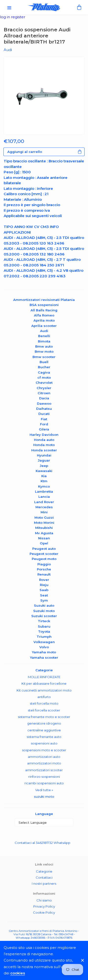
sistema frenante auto (44, 737)
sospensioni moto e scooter (44, 750)
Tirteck (44, 621)
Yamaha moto (44, 652)
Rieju (44, 585)
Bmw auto (44, 346)
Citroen (44, 393)
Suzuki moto (44, 611)
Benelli (44, 336)
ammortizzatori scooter (44, 770)
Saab (44, 590)
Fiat (44, 419)
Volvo (44, 647)
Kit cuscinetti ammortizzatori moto (44, 690)
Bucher (44, 367)
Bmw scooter (44, 357)
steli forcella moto (44, 703)
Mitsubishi (44, 528)
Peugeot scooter (44, 554)
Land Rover (44, 502)
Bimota (44, 341)
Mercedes (44, 507)
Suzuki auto (44, 605)
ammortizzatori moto (44, 763)
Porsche (44, 569)
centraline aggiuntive (44, 730)
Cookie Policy (44, 912)
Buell (44, 362)
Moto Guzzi (44, 517)
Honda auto (44, 440)
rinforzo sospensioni (44, 777)
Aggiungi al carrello (24, 152)
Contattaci (44, 877)
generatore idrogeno (44, 723)
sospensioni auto (44, 743)
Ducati (44, 414)
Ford (44, 424)
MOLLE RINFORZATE (44, 677)
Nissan (44, 538)
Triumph (44, 637)
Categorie (44, 871)
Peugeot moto (44, 559)
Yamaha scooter (44, 657)
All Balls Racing (44, 310)
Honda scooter (44, 450)
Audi (44, 331)
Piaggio (44, 564)
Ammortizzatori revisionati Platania (44, 300)
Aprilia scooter (44, 326)
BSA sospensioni (44, 305)
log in (5, 17)
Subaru (44, 626)
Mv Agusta (44, 533)
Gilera (44, 429)
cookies (17, 973)
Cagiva (44, 372)
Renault (44, 574)
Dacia (44, 398)
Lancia (44, 497)
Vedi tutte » (44, 790)
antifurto (44, 697)
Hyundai (44, 455)
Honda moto (44, 445)
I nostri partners (44, 883)
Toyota (44, 631)
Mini (44, 512)
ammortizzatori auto (44, 757)
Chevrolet (44, 383)
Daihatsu (44, 409)
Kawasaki (44, 471)
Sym (44, 600)
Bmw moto (44, 351)
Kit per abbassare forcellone (44, 683)
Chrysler (44, 388)
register (18, 17)
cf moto (44, 377)
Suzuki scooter (44, 616)
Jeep (44, 466)
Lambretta (44, 491)
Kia (44, 476)
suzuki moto (44, 796)
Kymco (44, 486)
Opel (44, 543)
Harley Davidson (44, 435)
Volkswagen (44, 642)
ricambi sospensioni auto (44, 783)
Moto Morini (44, 523)
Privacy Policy (44, 906)
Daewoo (44, 403)
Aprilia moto (44, 320)
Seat (44, 595)
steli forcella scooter (44, 710)
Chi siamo (44, 900)
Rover (44, 580)
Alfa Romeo (44, 315)
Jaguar (44, 460)
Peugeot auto (44, 549)
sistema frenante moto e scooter (44, 717)
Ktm (44, 481)
